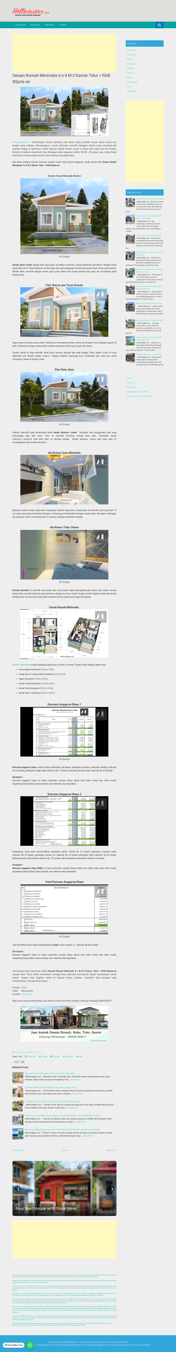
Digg (80, 1056)
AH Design (27, 994)
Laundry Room (132, 82)
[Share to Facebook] (22, 1061)
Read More (75, 1079)
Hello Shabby (122, 1342)
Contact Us (131, 383)
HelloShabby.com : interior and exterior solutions (84, 1342)
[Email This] (15, 1061)
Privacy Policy (132, 387)
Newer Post (18, 1150)
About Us (130, 378)
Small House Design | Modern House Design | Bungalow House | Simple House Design (93, 1345)
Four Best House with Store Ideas (46, 1208)
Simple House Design (140, 1345)
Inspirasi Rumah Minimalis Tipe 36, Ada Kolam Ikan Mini (50, 1073)
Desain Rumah (20, 1052)
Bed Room (35, 25)
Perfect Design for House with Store (149, 199)
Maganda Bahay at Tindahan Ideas (149, 320)
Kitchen (63, 25)
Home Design (132, 50)
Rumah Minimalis (34, 1052)
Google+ (56, 1056)
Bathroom (49, 25)
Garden (129, 77)
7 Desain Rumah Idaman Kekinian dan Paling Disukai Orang (51, 1087)
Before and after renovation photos (140, 396)
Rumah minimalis (20, 664)
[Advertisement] (64, 53)
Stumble (69, 1056)
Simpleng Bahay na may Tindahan (149, 354)
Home (65, 1150)
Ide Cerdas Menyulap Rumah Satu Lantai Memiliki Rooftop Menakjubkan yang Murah (62, 1129)
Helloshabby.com (20, 142)
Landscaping (131, 91)
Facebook (31, 1056)
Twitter (44, 1056)
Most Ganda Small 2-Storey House (149, 303)
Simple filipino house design (137, 392)
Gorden (129, 87)
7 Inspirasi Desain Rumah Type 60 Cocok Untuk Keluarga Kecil (52, 1101)
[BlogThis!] (17, 1061)
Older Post (111, 1150)
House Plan (131, 55)
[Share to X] (20, 1061)
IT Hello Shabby (42, 1345)
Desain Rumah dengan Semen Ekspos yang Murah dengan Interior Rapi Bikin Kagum (62, 1115)
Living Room (20, 25)
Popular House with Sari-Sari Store (149, 235)
